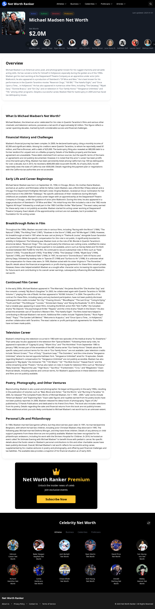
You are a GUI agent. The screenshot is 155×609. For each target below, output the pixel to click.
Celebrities (90, 4)
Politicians (105, 4)
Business (74, 4)
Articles (119, 4)
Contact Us (33, 604)
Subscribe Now (56, 499)
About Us (5, 604)
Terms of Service (49, 604)
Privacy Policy (19, 604)
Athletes (60, 4)
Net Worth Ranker (21, 4)
